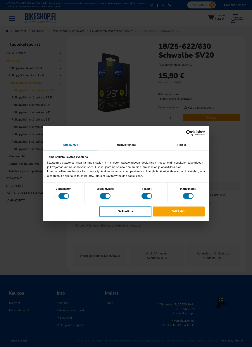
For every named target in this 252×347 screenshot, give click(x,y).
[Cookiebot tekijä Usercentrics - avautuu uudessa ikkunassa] (189, 133)
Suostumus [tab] (70, 144)
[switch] (105, 196)
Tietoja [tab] (181, 144)
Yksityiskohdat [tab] (126, 144)
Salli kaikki (179, 211)
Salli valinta (125, 211)
